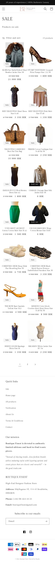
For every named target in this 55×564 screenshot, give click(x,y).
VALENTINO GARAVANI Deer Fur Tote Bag (14, 150)
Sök (7, 389)
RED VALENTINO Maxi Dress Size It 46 (14, 112)
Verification (11, 408)
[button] (3, 9)
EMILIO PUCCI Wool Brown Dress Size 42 (15, 191)
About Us (10, 414)
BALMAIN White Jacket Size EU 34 (40, 347)
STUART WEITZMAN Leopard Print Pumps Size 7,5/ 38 (40, 71)
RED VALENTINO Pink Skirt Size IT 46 (40, 112)
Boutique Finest (24, 559)
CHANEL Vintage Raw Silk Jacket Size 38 (40, 191)
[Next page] (35, 364)
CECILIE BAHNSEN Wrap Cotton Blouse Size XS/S (40, 229)
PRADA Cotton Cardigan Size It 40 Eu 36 (40, 150)
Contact (9, 427)
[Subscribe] (46, 521)
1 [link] (20, 364)
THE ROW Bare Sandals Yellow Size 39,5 (15, 307)
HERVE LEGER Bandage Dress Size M (15, 347)
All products (11, 402)
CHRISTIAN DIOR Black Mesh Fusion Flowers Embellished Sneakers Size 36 (40, 268)
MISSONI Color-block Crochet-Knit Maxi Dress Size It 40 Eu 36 (40, 308)
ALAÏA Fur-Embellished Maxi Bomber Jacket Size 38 (14, 71)
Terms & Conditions (14, 421)
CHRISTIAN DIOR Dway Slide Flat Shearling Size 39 (14, 267)
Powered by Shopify (34, 559)
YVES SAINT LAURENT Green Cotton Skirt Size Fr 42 (14, 229)
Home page (10, 395)
